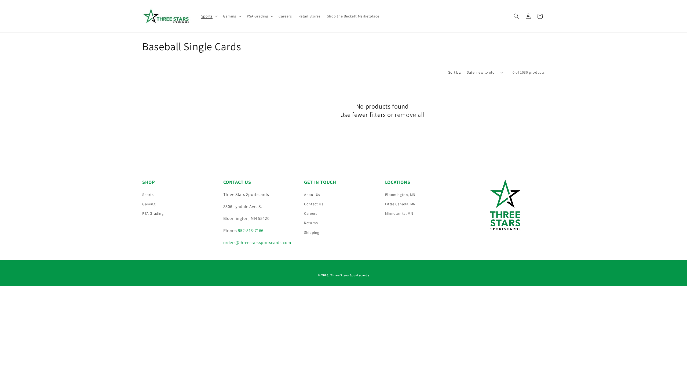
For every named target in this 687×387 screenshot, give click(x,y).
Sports (148, 194)
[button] (209, 16)
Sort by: (454, 72)
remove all (410, 114)
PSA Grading (153, 213)
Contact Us (313, 204)
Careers (310, 213)
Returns (311, 222)
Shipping (311, 232)
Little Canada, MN (400, 204)
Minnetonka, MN (399, 213)
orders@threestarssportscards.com (257, 242)
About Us (312, 194)
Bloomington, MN (400, 194)
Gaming (149, 204)
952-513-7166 (250, 230)
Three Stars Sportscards (349, 275)
